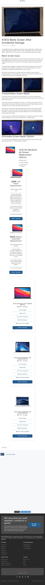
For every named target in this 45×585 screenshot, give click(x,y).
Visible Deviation (4, 582)
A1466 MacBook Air (27, 544)
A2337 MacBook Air (27, 548)
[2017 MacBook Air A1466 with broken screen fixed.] (34, 503)
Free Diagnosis (4, 553)
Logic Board (3, 550)
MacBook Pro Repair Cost (6, 565)
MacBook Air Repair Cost (6, 563)
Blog (24, 563)
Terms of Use (41, 580)
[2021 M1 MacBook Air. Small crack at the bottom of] (34, 477)
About (24, 561)
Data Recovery (4, 552)
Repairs (5, 447)
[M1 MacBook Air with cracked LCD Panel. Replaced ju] (11, 464)
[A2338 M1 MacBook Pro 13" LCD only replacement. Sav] (11, 477)
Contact (24, 565)
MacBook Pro (3, 546)
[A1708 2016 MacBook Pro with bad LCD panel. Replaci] (34, 464)
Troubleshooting (4, 561)
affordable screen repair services (16, 52)
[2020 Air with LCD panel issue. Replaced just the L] (11, 490)
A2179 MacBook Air (27, 546)
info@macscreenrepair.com (22, 570)
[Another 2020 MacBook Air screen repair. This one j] (11, 503)
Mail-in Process (26, 559)
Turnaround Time (4, 559)
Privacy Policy (35, 580)
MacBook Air (3, 544)
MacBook (3, 548)
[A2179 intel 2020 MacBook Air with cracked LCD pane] (34, 490)
